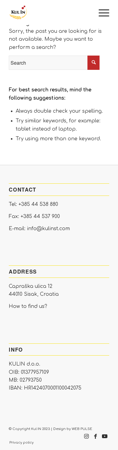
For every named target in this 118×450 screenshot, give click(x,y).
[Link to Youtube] (104, 439)
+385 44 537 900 (40, 216)
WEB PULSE (82, 429)
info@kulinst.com (48, 228)
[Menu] (101, 12)
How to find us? (28, 306)
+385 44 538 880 (38, 204)
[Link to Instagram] (86, 439)
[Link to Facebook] (95, 439)
